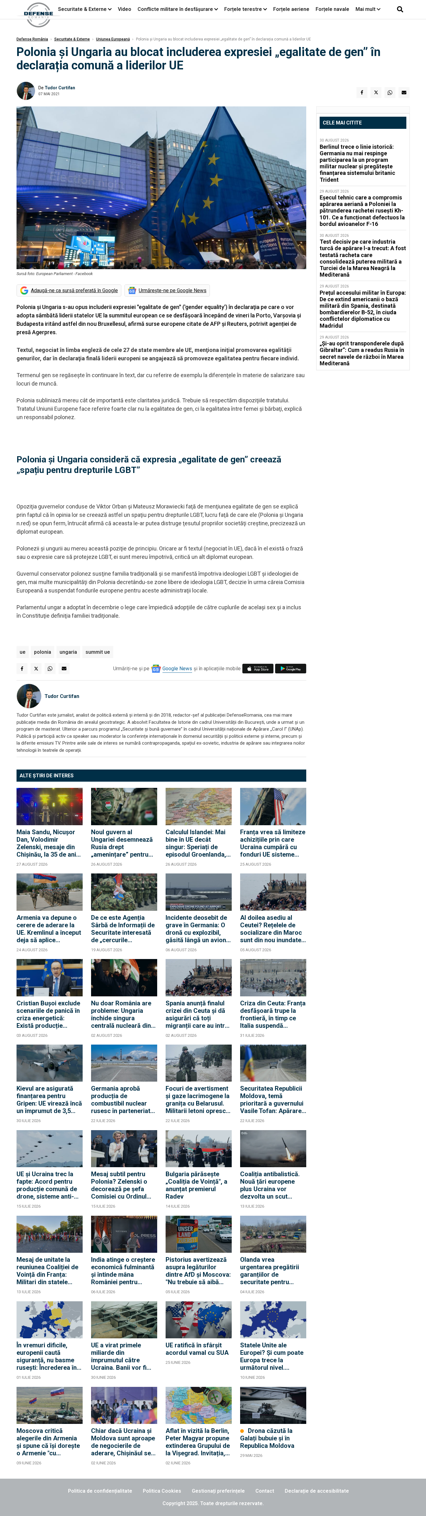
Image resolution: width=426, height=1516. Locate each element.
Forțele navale (332, 9)
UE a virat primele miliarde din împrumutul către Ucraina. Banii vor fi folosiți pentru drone (120, 1356)
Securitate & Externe (82, 9)
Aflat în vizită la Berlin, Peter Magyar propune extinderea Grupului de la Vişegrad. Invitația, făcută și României (198, 1442)
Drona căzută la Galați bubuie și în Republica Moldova (267, 1438)
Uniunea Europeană (113, 39)
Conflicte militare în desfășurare (175, 9)
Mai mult (366, 9)
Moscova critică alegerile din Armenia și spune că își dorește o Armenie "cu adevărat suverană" (48, 1442)
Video (124, 9)
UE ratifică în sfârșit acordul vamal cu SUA (197, 1348)
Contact (264, 1491)
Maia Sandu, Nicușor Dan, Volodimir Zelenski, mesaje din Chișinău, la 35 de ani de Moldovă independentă (46, 843)
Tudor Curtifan (60, 87)
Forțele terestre (243, 9)
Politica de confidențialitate (100, 1491)
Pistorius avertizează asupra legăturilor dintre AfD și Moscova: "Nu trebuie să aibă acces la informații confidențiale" (198, 1271)
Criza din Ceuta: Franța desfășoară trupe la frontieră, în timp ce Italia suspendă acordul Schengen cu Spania (273, 1014)
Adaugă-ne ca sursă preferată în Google (74, 290)
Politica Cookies (162, 1491)
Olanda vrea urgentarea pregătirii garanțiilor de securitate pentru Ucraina (269, 1271)
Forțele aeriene (291, 9)
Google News (177, 668)
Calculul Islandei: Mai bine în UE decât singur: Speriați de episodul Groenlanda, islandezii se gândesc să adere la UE (196, 843)
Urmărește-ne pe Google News (172, 290)
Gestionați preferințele (218, 1491)
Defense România (32, 39)
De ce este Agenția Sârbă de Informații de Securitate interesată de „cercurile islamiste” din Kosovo (123, 929)
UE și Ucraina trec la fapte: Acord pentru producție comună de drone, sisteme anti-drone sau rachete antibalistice (47, 1185)
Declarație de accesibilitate (317, 1491)
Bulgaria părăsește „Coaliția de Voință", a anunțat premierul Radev (196, 1185)
